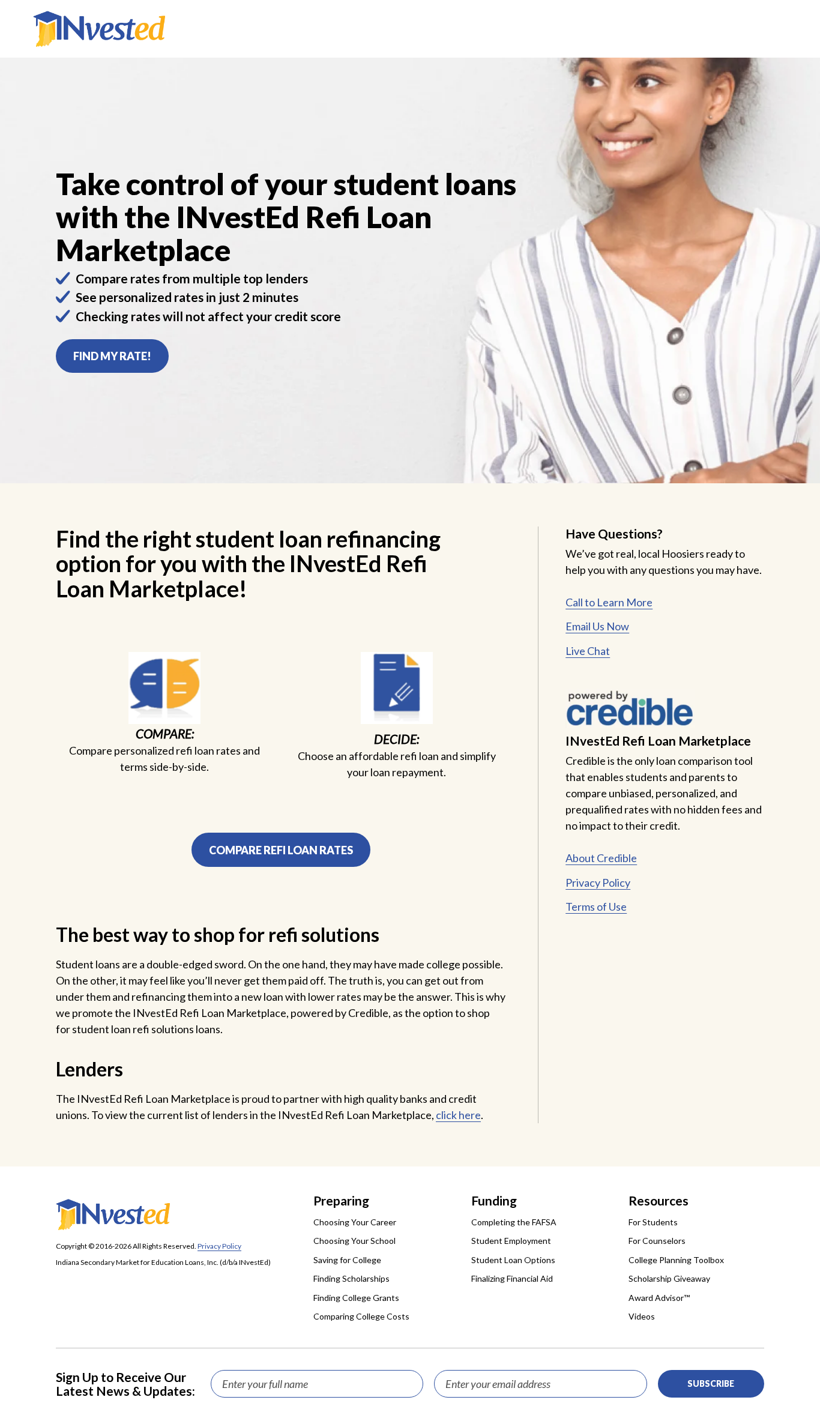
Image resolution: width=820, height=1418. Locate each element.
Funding (494, 1200)
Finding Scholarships (351, 1278)
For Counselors (657, 1240)
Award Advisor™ (659, 1298)
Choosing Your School (354, 1240)
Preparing (341, 1200)
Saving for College (347, 1260)
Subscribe (710, 1383)
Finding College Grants (356, 1298)
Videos (642, 1316)
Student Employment (511, 1240)
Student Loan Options (513, 1260)
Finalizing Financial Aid (512, 1278)
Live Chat (587, 650)
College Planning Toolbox (676, 1260)
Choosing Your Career (354, 1222)
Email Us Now (597, 626)
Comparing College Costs (361, 1316)
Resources (659, 1200)
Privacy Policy (597, 882)
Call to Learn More (609, 602)
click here (458, 1114)
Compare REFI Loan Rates (281, 850)
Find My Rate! (112, 356)
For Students (653, 1222)
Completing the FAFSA (513, 1222)
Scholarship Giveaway (669, 1278)
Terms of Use (596, 906)
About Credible (601, 857)
